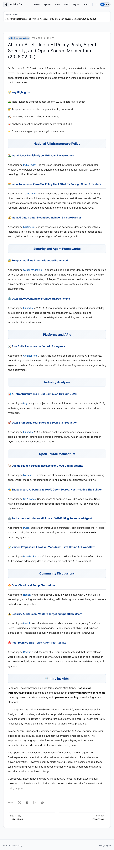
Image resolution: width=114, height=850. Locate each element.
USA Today (29, 498)
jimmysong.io (105, 845)
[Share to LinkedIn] (27, 802)
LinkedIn (28, 308)
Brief (66, 4)
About (87, 4)
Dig (25, 403)
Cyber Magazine (32, 269)
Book (57, 4)
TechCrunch (30, 193)
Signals (76, 4)
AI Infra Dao (14, 4)
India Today (29, 164)
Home (36, 4)
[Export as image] (35, 802)
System (47, 4)
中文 (107, 4)
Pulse (26, 527)
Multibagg (29, 226)
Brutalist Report (32, 556)
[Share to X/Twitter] (19, 802)
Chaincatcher (30, 355)
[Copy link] (42, 802)
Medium (27, 475)
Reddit (27, 594)
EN (102, 4)
